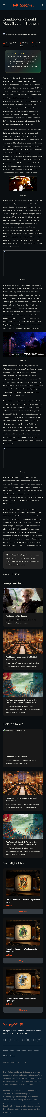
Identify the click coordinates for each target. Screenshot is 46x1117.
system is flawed (16, 536)
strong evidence (11, 295)
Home (5, 1051)
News (12, 1051)
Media (5, 1056)
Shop (30, 1051)
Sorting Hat (17, 78)
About (12, 1056)
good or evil (11, 121)
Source (23, 195)
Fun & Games (21, 1051)
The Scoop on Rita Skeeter (16, 616)
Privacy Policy (9, 1033)
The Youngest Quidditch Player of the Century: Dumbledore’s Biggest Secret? (21, 701)
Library (36, 1051)
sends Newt (12, 392)
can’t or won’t (19, 389)
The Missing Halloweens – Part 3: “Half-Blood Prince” (21, 658)
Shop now (23, 912)
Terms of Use (21, 1033)
